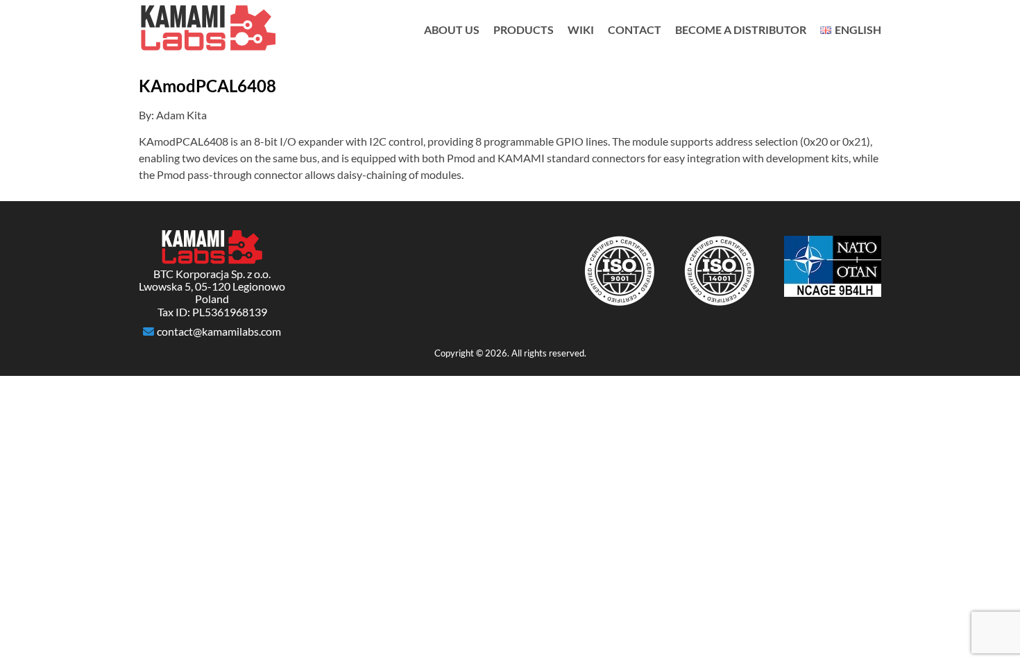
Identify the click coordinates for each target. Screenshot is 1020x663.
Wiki (581, 29)
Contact (634, 29)
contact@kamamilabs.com (219, 331)
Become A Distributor (740, 29)
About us (451, 29)
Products (523, 29)
